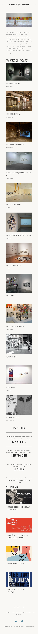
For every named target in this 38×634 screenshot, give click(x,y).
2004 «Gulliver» (10, 387)
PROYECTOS (19, 428)
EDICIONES (19, 469)
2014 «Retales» (10, 296)
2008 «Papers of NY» (11, 357)
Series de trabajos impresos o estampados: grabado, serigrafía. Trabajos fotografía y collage (19, 480)
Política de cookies (30, 626)
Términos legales (7, 626)
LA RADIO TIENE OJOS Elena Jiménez (16, 564)
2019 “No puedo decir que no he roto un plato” (19, 235)
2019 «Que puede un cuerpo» (13, 205)
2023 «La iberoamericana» (13, 83)
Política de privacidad (18, 626)
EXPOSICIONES (19, 442)
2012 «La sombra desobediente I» (15, 326)
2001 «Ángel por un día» (12, 418)
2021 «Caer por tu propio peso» (15, 144)
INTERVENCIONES (19, 455)
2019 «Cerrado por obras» (13, 266)
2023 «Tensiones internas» (13, 114)
